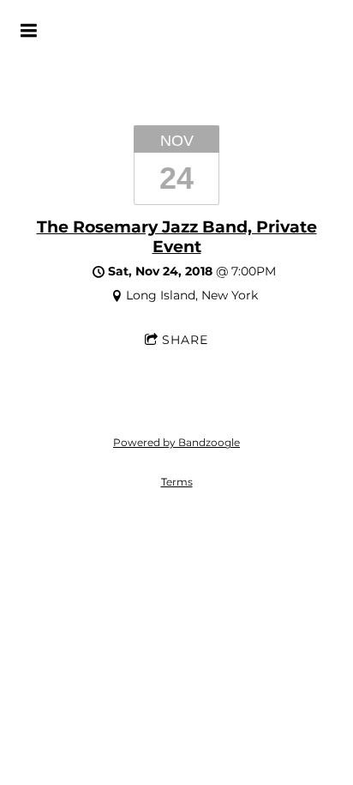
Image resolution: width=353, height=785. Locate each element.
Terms (177, 482)
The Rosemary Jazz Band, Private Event (177, 236)
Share (185, 339)
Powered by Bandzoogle (176, 443)
